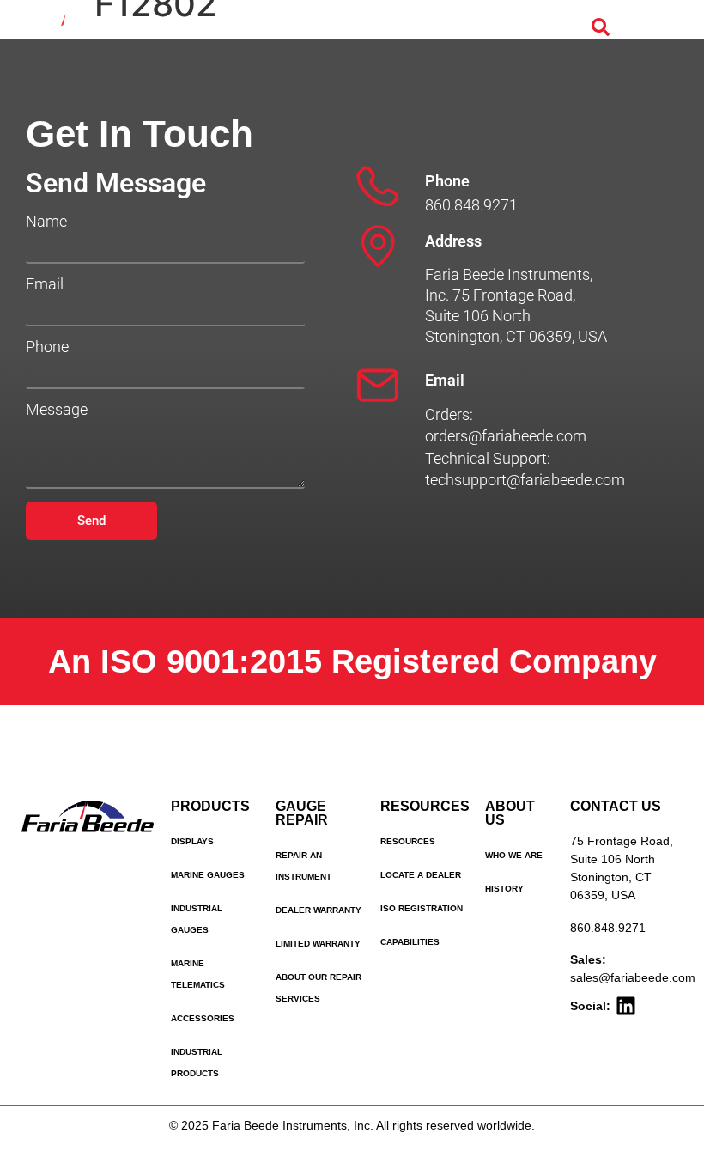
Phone (47, 347)
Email (45, 284)
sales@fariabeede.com (632, 977)
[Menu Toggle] (638, 27)
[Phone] (377, 186)
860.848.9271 (608, 928)
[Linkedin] (626, 1006)
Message (57, 409)
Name (46, 221)
